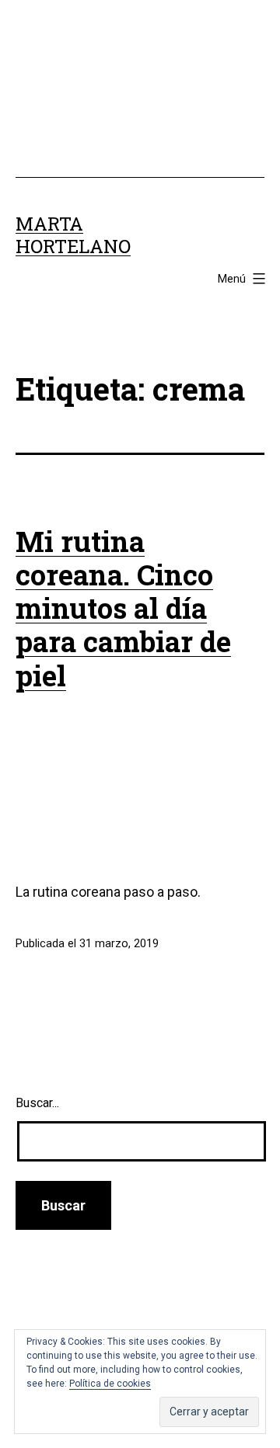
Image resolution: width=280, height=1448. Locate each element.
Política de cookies (110, 1383)
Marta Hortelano (73, 235)
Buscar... (37, 1103)
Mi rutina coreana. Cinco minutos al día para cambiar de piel (123, 608)
